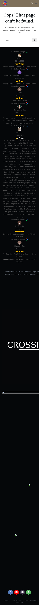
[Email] (22, 592)
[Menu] (36, 3)
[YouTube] (16, 592)
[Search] (32, 3)
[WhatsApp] (28, 592)
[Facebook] (10, 592)
